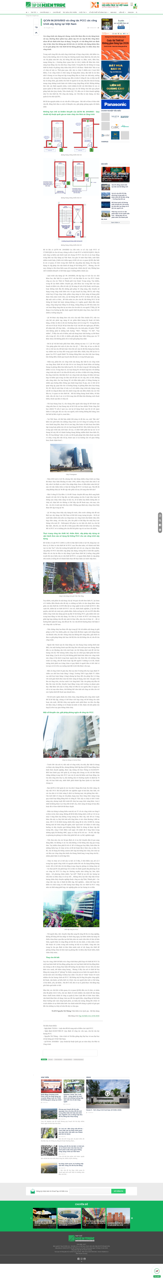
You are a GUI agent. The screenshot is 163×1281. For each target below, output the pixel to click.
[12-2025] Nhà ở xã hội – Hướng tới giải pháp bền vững (118, 1224)
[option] (45, 1218)
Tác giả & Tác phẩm (70, 12)
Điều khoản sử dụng (81, 1253)
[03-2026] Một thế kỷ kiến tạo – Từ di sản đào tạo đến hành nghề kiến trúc (45, 1223)
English (131, 12)
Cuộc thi (82, 12)
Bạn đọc (114, 12)
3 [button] (83, 1230)
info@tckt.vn (104, 1251)
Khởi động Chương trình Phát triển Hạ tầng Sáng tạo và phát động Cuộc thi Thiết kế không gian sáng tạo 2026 (51, 1097)
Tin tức (33, 12)
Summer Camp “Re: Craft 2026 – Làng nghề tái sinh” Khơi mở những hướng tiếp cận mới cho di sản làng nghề (73, 1098)
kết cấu (50, 1059)
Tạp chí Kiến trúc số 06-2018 (89, 1016)
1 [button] (77, 1230)
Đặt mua (121, 27)
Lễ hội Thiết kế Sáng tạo (98, 12)
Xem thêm (115, 222)
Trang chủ (28, 15)
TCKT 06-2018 (58, 1059)
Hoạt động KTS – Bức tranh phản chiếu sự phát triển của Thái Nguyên (115, 177)
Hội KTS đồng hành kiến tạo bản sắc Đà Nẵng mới (120, 186)
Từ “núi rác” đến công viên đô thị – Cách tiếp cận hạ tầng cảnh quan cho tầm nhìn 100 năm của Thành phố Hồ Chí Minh (71, 1131)
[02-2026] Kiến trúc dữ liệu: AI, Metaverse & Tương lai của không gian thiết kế (70, 1223)
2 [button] (80, 1230)
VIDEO (88, 1077)
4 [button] (86, 1230)
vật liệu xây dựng (78, 1059)
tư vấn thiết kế (67, 1059)
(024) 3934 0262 (92, 1251)
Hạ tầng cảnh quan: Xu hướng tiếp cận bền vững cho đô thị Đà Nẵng (71, 1164)
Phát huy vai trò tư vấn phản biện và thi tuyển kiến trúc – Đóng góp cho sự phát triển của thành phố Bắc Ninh (115, 215)
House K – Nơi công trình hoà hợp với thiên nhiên (103, 1110)
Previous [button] (31, 1218)
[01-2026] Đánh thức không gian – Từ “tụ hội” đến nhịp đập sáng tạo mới (94, 1223)
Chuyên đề (57, 12)
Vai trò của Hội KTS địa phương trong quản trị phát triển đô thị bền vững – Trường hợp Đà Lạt (120, 196)
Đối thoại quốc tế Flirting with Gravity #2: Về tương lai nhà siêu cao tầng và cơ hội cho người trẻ (120, 205)
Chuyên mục (44, 12)
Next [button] (132, 1218)
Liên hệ (121, 12)
